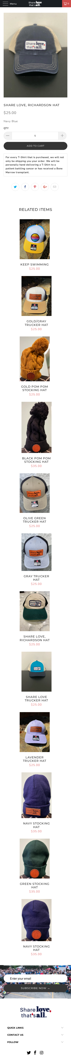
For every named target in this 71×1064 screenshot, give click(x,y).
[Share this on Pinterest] (35, 187)
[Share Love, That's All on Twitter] (28, 1053)
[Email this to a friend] (55, 187)
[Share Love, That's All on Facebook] (35, 1053)
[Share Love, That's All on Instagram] (42, 1053)
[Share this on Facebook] (25, 187)
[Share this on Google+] (45, 187)
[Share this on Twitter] (15, 187)
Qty (6, 128)
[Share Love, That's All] (35, 3)
